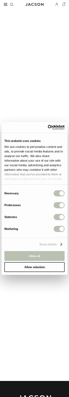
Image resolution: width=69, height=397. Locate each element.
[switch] (59, 205)
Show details (48, 244)
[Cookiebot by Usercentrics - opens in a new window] (49, 127)
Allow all (34, 256)
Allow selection (34, 267)
